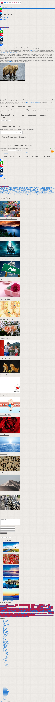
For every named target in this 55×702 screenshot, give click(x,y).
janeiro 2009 (5, 690)
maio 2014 (5, 629)
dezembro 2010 (6, 666)
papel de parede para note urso (16, 191)
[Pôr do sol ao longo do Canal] (11, 575)
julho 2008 (4, 696)
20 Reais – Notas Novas (7, 319)
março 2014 (5, 630)
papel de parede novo (21, 190)
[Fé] (27, 269)
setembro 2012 (5, 646)
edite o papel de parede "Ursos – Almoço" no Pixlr (9, 52)
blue (13, 605)
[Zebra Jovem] (27, 502)
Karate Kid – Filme (5, 358)
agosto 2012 (5, 647)
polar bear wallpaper (23, 192)
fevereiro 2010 (5, 676)
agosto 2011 (5, 658)
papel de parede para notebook (28, 191)
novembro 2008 (5, 692)
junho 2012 (5, 649)
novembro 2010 (5, 667)
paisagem (45, 606)
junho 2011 (5, 660)
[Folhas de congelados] (11, 563)
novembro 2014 (5, 625)
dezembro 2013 (6, 633)
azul (9, 605)
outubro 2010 (5, 668)
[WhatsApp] (27, 31)
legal (29, 607)
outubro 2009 (5, 681)
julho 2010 (4, 671)
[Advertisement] (21, 89)
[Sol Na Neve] (27, 444)
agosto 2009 (5, 683)
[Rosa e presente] (27, 289)
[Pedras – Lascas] (27, 463)
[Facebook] (27, 29)
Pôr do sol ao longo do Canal (8, 576)
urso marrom (2, 193)
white (35, 194)
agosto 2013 (5, 637)
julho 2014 (4, 627)
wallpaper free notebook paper (41, 615)
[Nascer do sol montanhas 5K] (11, 599)
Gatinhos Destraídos (6, 375)
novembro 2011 (5, 655)
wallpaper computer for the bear (36, 193)
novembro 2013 (5, 634)
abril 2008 (4, 699)
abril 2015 (4, 622)
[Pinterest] (27, 34)
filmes (47, 605)
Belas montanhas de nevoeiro (8, 553)
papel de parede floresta (8, 189)
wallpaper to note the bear (28, 194)
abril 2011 (4, 662)
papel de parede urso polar (10, 192)
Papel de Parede (3, 701)
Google (27, 152)
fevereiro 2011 (5, 664)
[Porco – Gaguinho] (27, 405)
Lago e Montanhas (5, 239)
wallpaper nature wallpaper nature (6, 194)
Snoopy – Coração (5, 395)
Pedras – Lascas (5, 473)
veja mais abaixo (32, 50)
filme (44, 605)
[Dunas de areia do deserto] (27, 483)
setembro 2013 (5, 636)
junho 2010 (5, 672)
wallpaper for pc (30, 615)
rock (42, 613)
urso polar (7, 193)
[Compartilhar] (27, 45)
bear (22, 187)
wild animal (42, 194)
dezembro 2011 (6, 654)
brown (35, 187)
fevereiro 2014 (5, 631)
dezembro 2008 (6, 691)
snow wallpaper (33, 192)
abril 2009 (4, 687)
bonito (16, 605)
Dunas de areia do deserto (8, 493)
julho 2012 (4, 648)
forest (1, 188)
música (32, 607)
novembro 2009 (5, 680)
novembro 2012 (5, 644)
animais (3, 187)
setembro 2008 (5, 694)
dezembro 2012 (6, 643)
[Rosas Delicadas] (27, 328)
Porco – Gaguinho (5, 415)
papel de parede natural (47, 189)
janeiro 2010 (5, 677)
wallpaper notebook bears (18, 194)
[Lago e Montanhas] (27, 229)
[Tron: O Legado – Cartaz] (27, 249)
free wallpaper (12, 188)
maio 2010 (5, 673)
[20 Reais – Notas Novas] (27, 309)
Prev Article (2, 27)
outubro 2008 (5, 693)
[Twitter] (27, 37)
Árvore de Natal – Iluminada (8, 219)
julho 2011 (4, 659)
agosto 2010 (5, 670)
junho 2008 (5, 697)
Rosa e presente (5, 299)
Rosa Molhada (4, 435)
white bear (38, 194)
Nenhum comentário (4, 17)
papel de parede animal (41, 188)
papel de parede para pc (21, 613)
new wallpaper (27, 188)
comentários (9, 61)
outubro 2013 (5, 635)
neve (23, 188)
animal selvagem (11, 187)
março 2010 (5, 675)
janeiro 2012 (5, 653)
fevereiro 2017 (5, 620)
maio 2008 (5, 698)
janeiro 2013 (5, 642)
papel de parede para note (5, 191)
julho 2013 (4, 638)
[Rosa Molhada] (27, 425)
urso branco (51, 192)
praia (41, 613)
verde (46, 613)
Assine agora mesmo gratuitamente (33, 102)
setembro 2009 (5, 682)
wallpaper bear (26, 193)
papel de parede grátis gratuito (44, 608)
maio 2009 (5, 686)
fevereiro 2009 (5, 689)
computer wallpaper (45, 187)
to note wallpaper (43, 192)
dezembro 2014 (6, 624)
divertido (37, 605)
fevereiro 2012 (5, 652)
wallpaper (11, 193)
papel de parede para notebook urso (41, 191)
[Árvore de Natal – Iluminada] (27, 209)
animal (7, 187)
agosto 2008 (5, 695)
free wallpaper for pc (11, 606)
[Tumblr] (27, 39)
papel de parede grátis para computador (12, 610)
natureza (20, 188)
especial (41, 605)
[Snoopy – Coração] (27, 385)
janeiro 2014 (5, 632)
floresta (50, 187)
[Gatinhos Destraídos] (27, 366)
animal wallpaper (18, 187)
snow (29, 192)
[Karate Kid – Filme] (27, 348)
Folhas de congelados (7, 564)
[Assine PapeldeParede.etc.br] (52, 151)
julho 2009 (4, 684)
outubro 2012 (5, 645)
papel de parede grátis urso (28, 189)
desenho (33, 605)
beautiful (11, 605)
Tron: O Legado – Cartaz (7, 259)
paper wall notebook (34, 613)
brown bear (39, 187)
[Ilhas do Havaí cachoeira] (11, 587)
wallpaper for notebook (46, 193)
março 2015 (5, 623)
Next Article (7, 27)
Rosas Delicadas (5, 338)
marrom (16, 188)
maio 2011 (5, 661)
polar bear (17, 192)
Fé (1, 279)
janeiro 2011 (5, 665)
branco (32, 187)
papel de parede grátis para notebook (35, 610)
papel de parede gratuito (37, 189)
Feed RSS (5, 153)
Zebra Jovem (4, 512)
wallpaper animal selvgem (18, 193)
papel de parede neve (12, 190)
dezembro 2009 (6, 678)
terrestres (38, 192)
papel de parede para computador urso (45, 190)
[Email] (27, 42)
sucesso (44, 613)
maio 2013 (5, 639)
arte (7, 605)
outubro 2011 (5, 656)
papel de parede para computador (31, 190)
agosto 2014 (5, 626)
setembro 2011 (5, 657)
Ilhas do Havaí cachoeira (7, 588)
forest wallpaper (6, 188)
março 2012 (5, 651)
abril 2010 (4, 674)
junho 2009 (5, 685)
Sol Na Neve (3, 454)
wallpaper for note (5, 615)
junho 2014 (5, 628)
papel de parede (33, 188)
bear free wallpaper (27, 187)
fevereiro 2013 (5, 641)
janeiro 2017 (5, 621)
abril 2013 (4, 640)
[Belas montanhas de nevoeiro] (11, 552)
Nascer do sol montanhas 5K (8, 600)
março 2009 (5, 688)
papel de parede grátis (18, 189)
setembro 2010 (5, 669)
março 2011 (5, 663)
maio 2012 (5, 650)
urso (48, 192)
